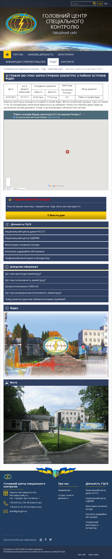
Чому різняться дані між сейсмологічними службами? (35, 299)
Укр (100, 3)
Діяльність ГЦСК (21, 224)
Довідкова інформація (24, 266)
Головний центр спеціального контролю (64, 21)
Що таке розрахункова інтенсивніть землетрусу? (33, 292)
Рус (106, 3)
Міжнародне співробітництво (25, 61)
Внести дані (57, 215)
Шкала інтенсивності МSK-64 (21, 286)
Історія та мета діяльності (66, 497)
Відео (14, 308)
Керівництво (64, 490)
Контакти (67, 61)
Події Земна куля (55, 69)
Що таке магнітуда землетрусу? (23, 273)
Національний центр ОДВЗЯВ (22, 238)
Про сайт (82, 554)
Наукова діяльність (41, 54)
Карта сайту (94, 554)
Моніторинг (66, 54)
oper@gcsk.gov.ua (18, 511)
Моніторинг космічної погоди (22, 244)
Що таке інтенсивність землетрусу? (25, 280)
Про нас (18, 54)
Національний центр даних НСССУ (25, 231)
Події (53, 61)
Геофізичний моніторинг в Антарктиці (27, 258)
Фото (13, 382)
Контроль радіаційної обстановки (24, 251)
